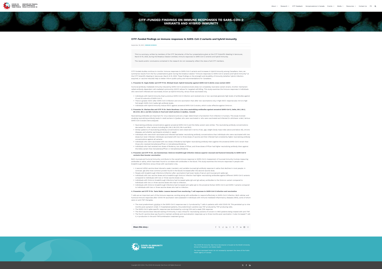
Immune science (151, 45)
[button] (375, 6)
